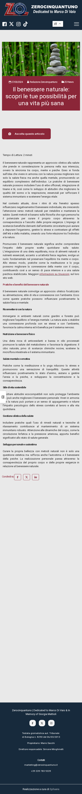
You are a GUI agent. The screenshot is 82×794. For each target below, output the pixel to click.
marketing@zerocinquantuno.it (41, 764)
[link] (41, 9)
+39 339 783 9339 (41, 771)
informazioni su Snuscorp (54, 274)
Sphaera (54, 789)
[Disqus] (41, 537)
